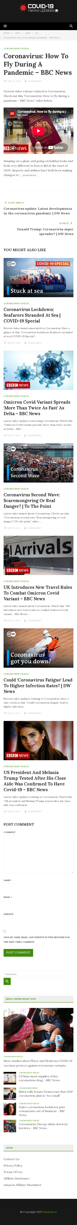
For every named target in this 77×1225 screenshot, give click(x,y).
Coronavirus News (13, 1056)
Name (8, 880)
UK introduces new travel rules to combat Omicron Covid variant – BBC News (38, 593)
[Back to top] (67, 1215)
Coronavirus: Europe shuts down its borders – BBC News (43, 1126)
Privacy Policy (13, 1165)
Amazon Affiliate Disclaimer (23, 1185)
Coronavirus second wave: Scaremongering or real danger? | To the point (32, 500)
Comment (10, 832)
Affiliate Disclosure (16, 1178)
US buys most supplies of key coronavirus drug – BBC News (39, 1078)
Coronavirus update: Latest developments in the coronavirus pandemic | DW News (38, 210)
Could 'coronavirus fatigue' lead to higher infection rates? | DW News (38, 685)
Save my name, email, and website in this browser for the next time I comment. (37, 939)
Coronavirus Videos (16, 48)
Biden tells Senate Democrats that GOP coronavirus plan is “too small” (46, 1093)
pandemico (35, 81)
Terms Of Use (13, 1172)
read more (29, 175)
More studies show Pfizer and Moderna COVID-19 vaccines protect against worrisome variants (38, 1063)
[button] (5, 26)
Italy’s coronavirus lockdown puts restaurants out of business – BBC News (42, 1111)
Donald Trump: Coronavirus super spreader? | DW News (45, 231)
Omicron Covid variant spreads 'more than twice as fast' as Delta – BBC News (37, 407)
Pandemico (49, 1212)
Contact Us (11, 1159)
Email (8, 897)
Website (8, 914)
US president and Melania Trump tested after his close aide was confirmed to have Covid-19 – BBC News (35, 781)
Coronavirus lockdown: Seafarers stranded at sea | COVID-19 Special (32, 315)
